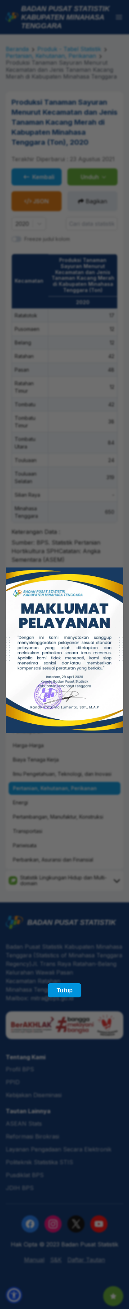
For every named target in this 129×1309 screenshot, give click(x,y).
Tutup (64, 990)
